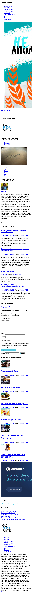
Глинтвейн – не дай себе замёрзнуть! (13, 455)
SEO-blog (7, 8)
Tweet (6, 169)
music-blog (7, 13)
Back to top (4, 592)
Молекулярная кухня (11, 419)
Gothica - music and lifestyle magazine (13, 520)
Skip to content (5, 110)
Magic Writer (8, 6)
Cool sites (7, 20)
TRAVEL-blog (8, 11)
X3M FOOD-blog (9, 14)
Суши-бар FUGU (6, 516)
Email (3, 337)
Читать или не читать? (12, 387)
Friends (6, 18)
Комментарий (5, 319)
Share (6, 167)
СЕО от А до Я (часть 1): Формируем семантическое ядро (12, 285)
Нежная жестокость (8, 271)
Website (3, 340)
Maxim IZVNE (5, 191)
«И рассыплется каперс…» (14, 403)
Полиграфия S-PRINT (8, 513)
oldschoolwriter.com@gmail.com (11, 504)
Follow (7, 112)
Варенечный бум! (9, 371)
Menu (2, 112)
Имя (3, 333)
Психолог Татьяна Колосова (10, 514)
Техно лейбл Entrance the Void (10, 518)
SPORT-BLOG (8, 9)
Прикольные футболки (8, 511)
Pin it (5, 174)
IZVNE (6, 16)
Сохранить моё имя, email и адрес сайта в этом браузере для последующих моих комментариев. (15, 345)
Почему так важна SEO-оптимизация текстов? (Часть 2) (13, 231)
